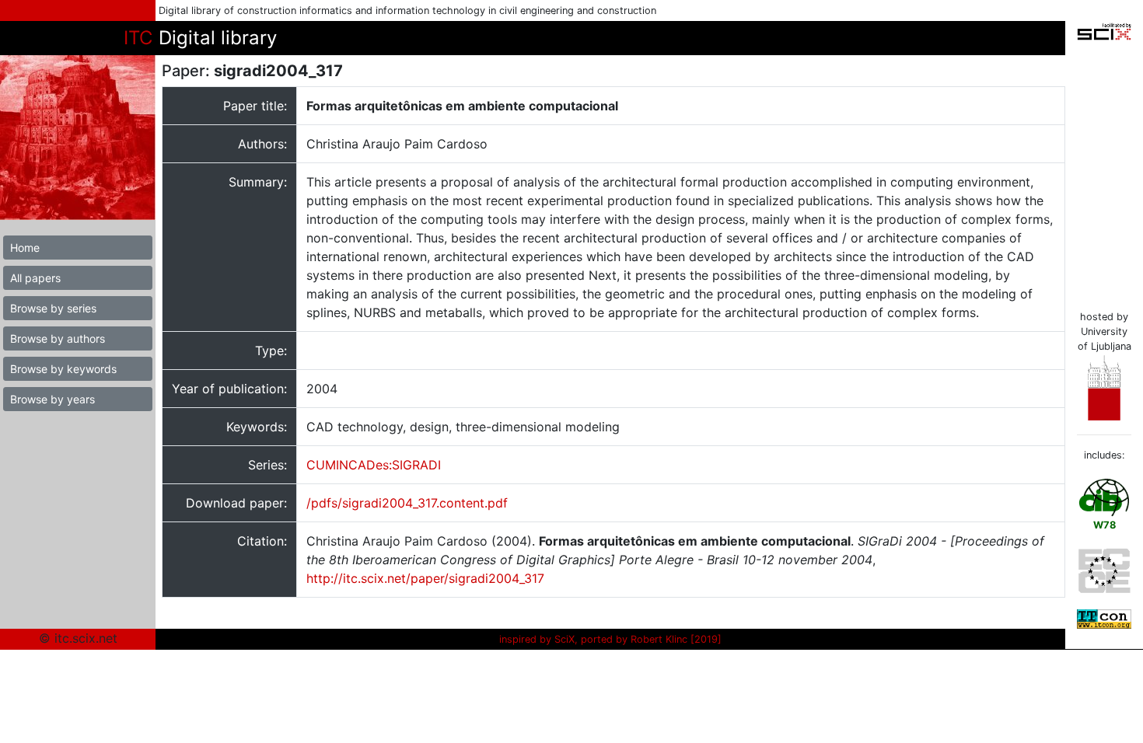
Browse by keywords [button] (63, 368)
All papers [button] (35, 277)
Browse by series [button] (53, 308)
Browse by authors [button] (57, 338)
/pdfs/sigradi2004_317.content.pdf (407, 503)
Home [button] (25, 247)
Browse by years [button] (52, 399)
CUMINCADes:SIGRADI (373, 465)
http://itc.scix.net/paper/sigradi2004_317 (425, 578)
